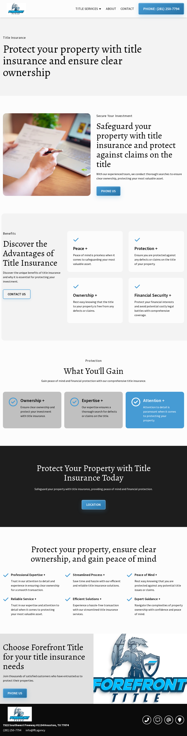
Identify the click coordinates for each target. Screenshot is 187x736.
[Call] (146, 720)
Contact (127, 9)
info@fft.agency (35, 730)
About (111, 9)
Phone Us (108, 191)
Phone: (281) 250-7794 (161, 8)
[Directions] (179, 720)
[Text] (157, 720)
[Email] (168, 720)
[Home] (16, 9)
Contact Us (17, 294)
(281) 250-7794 (12, 730)
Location (93, 504)
